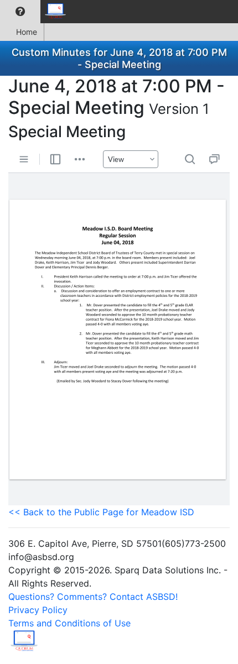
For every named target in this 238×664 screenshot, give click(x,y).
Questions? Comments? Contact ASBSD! (93, 596)
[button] (20, 11)
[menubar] (36, 11)
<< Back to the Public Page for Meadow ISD (101, 511)
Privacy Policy (38, 609)
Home (26, 31)
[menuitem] (20, 11)
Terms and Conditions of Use (69, 623)
